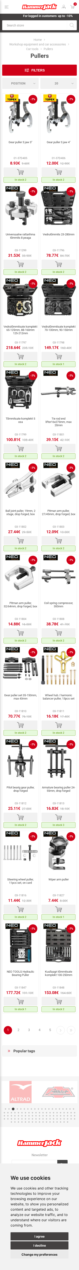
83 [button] (74, 1119)
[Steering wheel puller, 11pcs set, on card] (20, 853)
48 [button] (25, 1115)
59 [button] (64, 1115)
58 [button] (60, 1115)
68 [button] (22, 1119)
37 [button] (60, 1112)
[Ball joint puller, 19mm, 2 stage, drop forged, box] (20, 484)
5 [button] (21, 1109)
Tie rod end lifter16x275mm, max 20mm (58, 422)
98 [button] (60, 1122)
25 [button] (18, 1112)
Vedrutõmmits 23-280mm (58, 234)
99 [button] (64, 1122)
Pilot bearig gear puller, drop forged (20, 789)
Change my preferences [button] (39, 1254)
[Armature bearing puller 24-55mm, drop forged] (58, 761)
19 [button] (70, 1109)
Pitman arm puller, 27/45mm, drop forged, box (58, 512)
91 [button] (36, 1122)
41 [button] (74, 1112)
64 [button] (8, 1119)
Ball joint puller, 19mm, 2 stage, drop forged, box (20, 512)
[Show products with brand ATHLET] (58, 1092)
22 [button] (8, 1112)
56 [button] (53, 1115)
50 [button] (32, 1115)
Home (38, 39)
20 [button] (73, 1109)
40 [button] (71, 1112)
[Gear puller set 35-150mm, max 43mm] (20, 669)
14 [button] (52, 1109)
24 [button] (15, 1112)
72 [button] (36, 1119)
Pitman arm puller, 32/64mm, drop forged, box (20, 604)
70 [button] (29, 1119)
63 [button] (4, 1119)
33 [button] (46, 1112)
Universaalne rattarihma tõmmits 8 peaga (20, 236)
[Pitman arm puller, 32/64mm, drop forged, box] (20, 576)
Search (72, 25)
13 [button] (49, 1109)
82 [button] (71, 1119)
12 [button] (45, 1109)
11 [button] (42, 1109)
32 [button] (43, 1112)
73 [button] (39, 1119)
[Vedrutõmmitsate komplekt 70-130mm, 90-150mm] (58, 300)
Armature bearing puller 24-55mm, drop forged (58, 789)
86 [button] (18, 1122)
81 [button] (67, 1119)
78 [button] (57, 1119)
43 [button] (8, 1115)
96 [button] (53, 1122)
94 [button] (46, 1122)
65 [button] (11, 1119)
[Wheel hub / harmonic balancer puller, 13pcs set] (58, 669)
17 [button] (63, 1109)
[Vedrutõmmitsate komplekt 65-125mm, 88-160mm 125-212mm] (20, 300)
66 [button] (15, 1119)
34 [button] (50, 1112)
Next (60, 1030)
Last (71, 1030)
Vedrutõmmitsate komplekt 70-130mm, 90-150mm (58, 328)
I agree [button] (39, 1236)
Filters (38, 70)
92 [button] (39, 1122)
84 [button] (11, 1122)
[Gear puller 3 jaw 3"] (20, 116)
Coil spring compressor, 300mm (58, 604)
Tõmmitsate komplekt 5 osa (20, 420)
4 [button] (17, 1109)
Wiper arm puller (58, 879)
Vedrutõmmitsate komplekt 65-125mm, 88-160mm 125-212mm (20, 330)
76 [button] (50, 1119)
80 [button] (64, 1119)
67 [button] (18, 1119)
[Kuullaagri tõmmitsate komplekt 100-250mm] (58, 945)
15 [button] (56, 1109)
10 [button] (38, 1109)
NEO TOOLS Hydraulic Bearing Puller (20, 973)
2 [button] (9, 1109)
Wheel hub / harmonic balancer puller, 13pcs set (58, 697)
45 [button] (15, 1115)
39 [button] (67, 1112)
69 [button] (25, 1119)
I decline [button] (39, 1245)
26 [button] (22, 1112)
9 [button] (35, 1109)
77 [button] (53, 1119)
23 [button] (11, 1112)
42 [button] (4, 1115)
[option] (21, 1092)
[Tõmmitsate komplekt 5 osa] (20, 392)
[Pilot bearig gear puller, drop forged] (20, 761)
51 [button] (36, 1115)
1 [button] (5, 1109)
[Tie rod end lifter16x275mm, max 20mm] (58, 392)
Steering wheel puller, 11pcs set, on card (20, 881)
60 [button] (67, 1115)
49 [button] (29, 1115)
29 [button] (32, 1112)
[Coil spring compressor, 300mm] (58, 576)
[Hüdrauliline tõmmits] (20, 945)
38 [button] (64, 1112)
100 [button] (67, 1122)
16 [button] (59, 1109)
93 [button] (43, 1122)
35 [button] (53, 1112)
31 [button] (39, 1112)
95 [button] (50, 1122)
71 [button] (32, 1119)
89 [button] (29, 1122)
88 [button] (25, 1122)
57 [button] (57, 1115)
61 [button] (71, 1115)
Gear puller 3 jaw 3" (20, 142)
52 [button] (39, 1115)
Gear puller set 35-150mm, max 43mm (20, 697)
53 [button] (43, 1115)
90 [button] (32, 1122)
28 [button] (29, 1112)
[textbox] (34, 25)
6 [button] (24, 1109)
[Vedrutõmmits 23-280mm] (58, 208)
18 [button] (66, 1109)
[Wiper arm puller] (58, 853)
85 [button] (15, 1122)
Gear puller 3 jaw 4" (58, 142)
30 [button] (36, 1112)
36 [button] (57, 1112)
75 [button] (46, 1119)
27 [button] (25, 1112)
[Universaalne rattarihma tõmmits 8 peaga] (20, 208)
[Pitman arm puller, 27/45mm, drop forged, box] (58, 484)
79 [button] (60, 1119)
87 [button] (22, 1122)
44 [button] (11, 1115)
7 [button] (28, 1109)
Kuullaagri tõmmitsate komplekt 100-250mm (58, 973)
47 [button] (22, 1115)
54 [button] (46, 1115)
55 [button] (50, 1115)
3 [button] (13, 1109)
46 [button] (18, 1115)
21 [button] (4, 1112)
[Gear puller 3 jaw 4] (58, 116)
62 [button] (74, 1115)
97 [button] (57, 1122)
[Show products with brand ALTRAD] (20, 1092)
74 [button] (43, 1119)
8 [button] (31, 1109)
